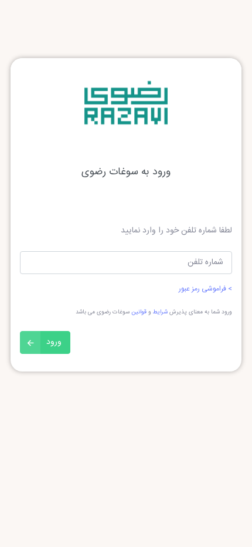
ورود (54, 342)
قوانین (139, 312)
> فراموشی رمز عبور (205, 289)
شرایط (160, 312)
